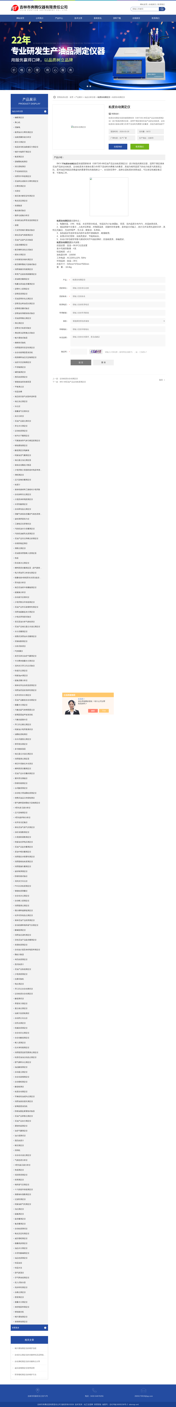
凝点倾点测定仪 (21, 1008)
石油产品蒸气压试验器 (24, 240)
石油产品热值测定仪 (23, 969)
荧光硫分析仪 (20, 582)
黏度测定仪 (19, 157)
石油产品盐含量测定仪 (24, 847)
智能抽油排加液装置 (23, 382)
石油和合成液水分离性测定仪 (26, 181)
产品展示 (79, 97)
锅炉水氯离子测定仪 (23, 152)
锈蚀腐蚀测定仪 (21, 445)
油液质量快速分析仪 (23, 137)
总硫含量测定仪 (21, 245)
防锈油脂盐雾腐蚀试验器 (25, 1111)
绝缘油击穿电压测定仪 (24, 842)
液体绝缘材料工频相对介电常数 (27, 489)
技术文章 (78, 18)
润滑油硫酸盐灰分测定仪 (25, 612)
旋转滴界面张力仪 (22, 519)
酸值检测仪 (19, 1087)
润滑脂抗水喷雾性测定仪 (25, 857)
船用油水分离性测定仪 (24, 132)
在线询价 (118, 147)
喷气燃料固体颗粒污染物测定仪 (27, 803)
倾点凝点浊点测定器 (23, 460)
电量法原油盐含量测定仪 (25, 284)
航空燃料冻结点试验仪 (24, 250)
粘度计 (17, 485)
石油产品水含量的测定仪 (25, 773)
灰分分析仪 (19, 416)
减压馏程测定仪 (21, 1238)
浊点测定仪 (19, 1209)
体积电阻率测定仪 (22, 1307)
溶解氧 (17, 127)
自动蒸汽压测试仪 (22, 597)
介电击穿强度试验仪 (23, 617)
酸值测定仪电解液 (22, 450)
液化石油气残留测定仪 (24, 235)
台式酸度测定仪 (21, 788)
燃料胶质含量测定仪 (23, 768)
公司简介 (40, 18)
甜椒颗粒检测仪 (21, 161)
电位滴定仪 (19, 984)
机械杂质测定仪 (21, 1028)
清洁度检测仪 (20, 166)
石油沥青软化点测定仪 (24, 299)
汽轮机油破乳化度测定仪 (25, 534)
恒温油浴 (18, 1263)
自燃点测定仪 (20, 1292)
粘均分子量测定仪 (22, 436)
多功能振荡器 (20, 749)
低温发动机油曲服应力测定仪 (26, 147)
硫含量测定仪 (20, 1219)
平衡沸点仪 (19, 387)
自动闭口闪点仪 (21, 1018)
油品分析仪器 (17, 111)
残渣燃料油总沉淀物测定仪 (25, 357)
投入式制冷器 (20, 1282)
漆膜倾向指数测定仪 (23, 1194)
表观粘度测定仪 (21, 945)
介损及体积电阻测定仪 (24, 499)
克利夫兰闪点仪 (21, 881)
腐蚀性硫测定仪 (21, 1126)
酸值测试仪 (19, 999)
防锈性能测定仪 (21, 783)
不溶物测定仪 (20, 367)
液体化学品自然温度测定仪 (25, 685)
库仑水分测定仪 (21, 426)
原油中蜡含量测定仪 (23, 852)
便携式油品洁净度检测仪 (25, 798)
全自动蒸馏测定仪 (22, 1077)
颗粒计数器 (19, 954)
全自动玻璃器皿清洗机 (24, 352)
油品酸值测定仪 (21, 1067)
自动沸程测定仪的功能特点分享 (27, 1361)
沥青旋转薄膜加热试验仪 (25, 313)
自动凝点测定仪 (21, 1072)
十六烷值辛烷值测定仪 (24, 1189)
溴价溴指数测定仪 (22, 832)
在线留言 (152, 4)
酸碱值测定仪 (20, 930)
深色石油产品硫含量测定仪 (25, 940)
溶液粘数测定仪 (21, 641)
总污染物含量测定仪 (23, 480)
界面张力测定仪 (21, 1003)
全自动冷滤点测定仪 (23, 1155)
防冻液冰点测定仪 (22, 563)
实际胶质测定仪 (21, 1175)
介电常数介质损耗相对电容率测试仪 (29, 470)
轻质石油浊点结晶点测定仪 (25, 1057)
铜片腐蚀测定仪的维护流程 (25, 1348)
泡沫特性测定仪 (21, 1287)
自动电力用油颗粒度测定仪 (25, 793)
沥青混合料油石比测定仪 (25, 303)
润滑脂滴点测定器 (22, 759)
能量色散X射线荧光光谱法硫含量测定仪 (31, 578)
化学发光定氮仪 (21, 822)
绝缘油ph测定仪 (21, 675)
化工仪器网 (88, 1404)
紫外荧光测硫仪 (21, 778)
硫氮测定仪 (19, 1214)
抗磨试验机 (19, 979)
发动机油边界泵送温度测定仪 (26, 220)
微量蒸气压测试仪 (22, 411)
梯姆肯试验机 (20, 343)
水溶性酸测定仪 (21, 504)
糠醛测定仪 (19, 117)
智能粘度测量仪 (21, 891)
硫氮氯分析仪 (20, 592)
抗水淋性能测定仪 (22, 1047)
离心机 (17, 122)
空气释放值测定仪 (22, 1278)
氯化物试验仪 (20, 210)
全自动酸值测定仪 (22, 1038)
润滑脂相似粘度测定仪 (24, 861)
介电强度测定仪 (21, 974)
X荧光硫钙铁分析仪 (22, 817)
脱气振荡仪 (19, 1273)
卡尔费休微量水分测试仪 (25, 661)
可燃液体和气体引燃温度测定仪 (27, 441)
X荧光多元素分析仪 (22, 808)
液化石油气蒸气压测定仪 (25, 827)
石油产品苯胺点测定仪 (24, 1116)
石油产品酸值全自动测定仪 (25, 700)
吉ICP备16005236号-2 (119, 1404)
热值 (16, 558)
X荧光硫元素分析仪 (22, 1165)
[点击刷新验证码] (96, 351)
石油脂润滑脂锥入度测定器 (25, 553)
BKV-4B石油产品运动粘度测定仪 (73, 382)
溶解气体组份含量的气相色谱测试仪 (29, 514)
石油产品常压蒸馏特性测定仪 (26, 607)
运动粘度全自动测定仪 (24, 994)
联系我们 (161, 4)
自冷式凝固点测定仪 (23, 739)
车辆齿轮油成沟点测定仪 (25, 1096)
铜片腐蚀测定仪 (21, 1317)
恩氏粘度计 (19, 1140)
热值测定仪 (19, 1170)
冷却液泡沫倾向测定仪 (24, 259)
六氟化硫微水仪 (21, 720)
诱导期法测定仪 (21, 744)
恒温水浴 (18, 1268)
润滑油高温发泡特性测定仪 (25, 690)
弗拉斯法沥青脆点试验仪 (25, 333)
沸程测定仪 (19, 475)
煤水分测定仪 (20, 142)
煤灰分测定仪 (20, 254)
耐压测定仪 (19, 1145)
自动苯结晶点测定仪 (23, 509)
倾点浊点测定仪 (21, 401)
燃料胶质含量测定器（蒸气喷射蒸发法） (31, 568)
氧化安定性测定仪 (22, 1233)
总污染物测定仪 (21, 813)
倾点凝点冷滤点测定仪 (24, 754)
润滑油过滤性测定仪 (23, 935)
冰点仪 (17, 406)
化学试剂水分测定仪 (23, 695)
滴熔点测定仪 (20, 548)
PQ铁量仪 (19, 651)
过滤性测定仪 (20, 1199)
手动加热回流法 (21, 171)
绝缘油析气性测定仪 (23, 1204)
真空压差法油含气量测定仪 (25, 656)
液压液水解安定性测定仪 (25, 196)
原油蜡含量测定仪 (22, 279)
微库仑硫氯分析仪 (22, 215)
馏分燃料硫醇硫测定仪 (24, 910)
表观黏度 (18, 206)
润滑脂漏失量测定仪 (23, 866)
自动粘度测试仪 (21, 1229)
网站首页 (143, 4)
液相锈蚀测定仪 (21, 1322)
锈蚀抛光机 (19, 1312)
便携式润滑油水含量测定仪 (25, 636)
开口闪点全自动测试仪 (24, 989)
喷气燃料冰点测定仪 (23, 1062)
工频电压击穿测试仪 (23, 524)
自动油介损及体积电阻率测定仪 (27, 950)
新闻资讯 (98, 18)
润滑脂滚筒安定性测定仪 (25, 348)
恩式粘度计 (19, 964)
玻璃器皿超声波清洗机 (24, 715)
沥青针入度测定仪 (22, 289)
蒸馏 (16, 225)
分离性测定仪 (20, 186)
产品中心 (59, 18)
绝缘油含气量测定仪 (23, 455)
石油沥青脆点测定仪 (23, 318)
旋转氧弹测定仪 (21, 871)
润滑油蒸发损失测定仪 (24, 1101)
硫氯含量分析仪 (21, 680)
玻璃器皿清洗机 (21, 1106)
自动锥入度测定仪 (22, 901)
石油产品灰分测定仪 (23, 1121)
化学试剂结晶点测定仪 (24, 915)
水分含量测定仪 (21, 631)
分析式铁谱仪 (20, 646)
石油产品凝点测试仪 (23, 421)
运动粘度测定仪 (21, 431)
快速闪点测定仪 (21, 671)
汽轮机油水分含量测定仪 (25, 529)
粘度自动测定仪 (21, 1092)
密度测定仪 (19, 1297)
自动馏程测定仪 (21, 1082)
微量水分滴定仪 (21, 705)
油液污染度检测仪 (22, 1013)
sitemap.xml (134, 1404)
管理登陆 (97, 1404)
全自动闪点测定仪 (22, 1033)
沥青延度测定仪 (21, 294)
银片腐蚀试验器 (21, 338)
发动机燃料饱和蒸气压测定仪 (26, 925)
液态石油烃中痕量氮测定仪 (25, 587)
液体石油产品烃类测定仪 (25, 920)
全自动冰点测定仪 (22, 896)
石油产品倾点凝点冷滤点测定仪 (27, 627)
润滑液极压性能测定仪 (24, 269)
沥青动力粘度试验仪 (23, 328)
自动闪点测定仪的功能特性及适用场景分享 (31, 1355)
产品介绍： (59, 157)
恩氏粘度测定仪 (21, 377)
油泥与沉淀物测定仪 (23, 362)
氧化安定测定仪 (21, 201)
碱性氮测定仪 (20, 372)
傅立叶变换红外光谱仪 (24, 764)
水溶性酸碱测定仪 (22, 1253)
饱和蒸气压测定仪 (22, 1185)
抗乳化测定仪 (20, 1023)
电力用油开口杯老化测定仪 (25, 573)
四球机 (17, 1150)
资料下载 (117, 18)
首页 (71, 97)
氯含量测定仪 (20, 1224)
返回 (161, 380)
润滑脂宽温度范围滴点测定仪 (26, 1052)
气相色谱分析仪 (21, 1160)
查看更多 (15, 1328)
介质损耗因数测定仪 (23, 837)
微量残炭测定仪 (21, 1243)
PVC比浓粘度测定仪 (23, 886)
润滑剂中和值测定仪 (23, 176)
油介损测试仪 (20, 1136)
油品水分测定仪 (21, 1248)
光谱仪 (17, 191)
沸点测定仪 (19, 323)
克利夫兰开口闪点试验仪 (25, 666)
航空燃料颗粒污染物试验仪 (25, 264)
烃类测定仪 (19, 1180)
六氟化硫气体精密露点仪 (25, 710)
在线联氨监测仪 (21, 543)
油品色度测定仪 (21, 1258)
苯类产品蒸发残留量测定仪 (25, 274)
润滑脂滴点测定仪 (22, 906)
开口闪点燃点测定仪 (23, 724)
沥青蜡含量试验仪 (22, 308)
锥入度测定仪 (20, 1043)
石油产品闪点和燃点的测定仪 (26, 538)
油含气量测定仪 (21, 1131)
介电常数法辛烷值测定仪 (25, 602)
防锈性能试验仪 (21, 876)
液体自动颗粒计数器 (23, 465)
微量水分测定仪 (21, 1302)
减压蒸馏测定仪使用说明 (25, 1368)
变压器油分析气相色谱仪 (25, 622)
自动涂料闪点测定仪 (23, 494)
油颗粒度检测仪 (21, 734)
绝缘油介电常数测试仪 (24, 729)
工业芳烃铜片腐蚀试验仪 (25, 230)
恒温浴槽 (18, 392)
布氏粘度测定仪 (21, 959)
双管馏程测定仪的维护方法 (25, 1375)
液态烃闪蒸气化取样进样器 (25, 396)
